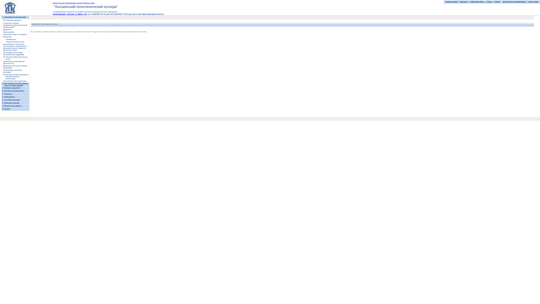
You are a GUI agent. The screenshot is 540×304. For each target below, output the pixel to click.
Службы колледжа (12, 100)
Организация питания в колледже (12, 71)
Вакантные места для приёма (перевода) (15, 67)
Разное (7, 109)
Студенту (8, 94)
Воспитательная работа (14, 91)
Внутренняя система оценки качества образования (16, 85)
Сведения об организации (15, 17)
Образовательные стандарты (15, 34)
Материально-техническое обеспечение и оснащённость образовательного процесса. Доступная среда (15, 47)
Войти (497, 2)
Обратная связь (477, 2)
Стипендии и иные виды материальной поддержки (13, 54)
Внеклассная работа (13, 106)
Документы (7, 30)
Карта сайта (534, 2)
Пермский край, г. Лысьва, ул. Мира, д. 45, (70, 14)
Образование (8, 32)
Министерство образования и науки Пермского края (73, 3)
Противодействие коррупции (14, 81)
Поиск (489, 2)
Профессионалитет (12, 88)
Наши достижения (11, 103)
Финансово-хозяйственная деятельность (14, 62)
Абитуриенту (9, 97)
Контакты (464, 2)
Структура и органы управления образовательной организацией (15, 25)
